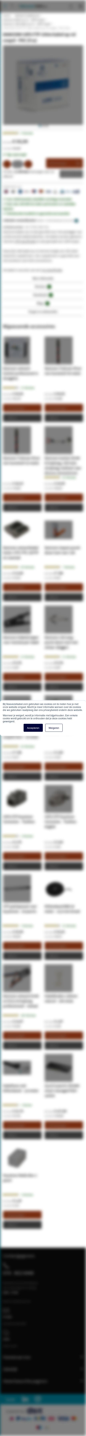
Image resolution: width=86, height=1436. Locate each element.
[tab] (43, 279)
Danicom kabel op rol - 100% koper (24, 20)
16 (69, 926)
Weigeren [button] (54, 727)
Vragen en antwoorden (43, 311)
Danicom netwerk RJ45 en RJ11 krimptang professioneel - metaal (21, 1001)
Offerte (68, 174)
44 (27, 567)
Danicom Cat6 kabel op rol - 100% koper (27, 24)
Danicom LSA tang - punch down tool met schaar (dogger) (61, 642)
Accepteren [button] (33, 727)
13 (27, 388)
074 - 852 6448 (18, 1273)
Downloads (42, 295)
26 (69, 477)
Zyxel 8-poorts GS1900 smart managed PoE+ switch (62, 1090)
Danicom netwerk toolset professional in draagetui (20, 373)
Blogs (42, 303)
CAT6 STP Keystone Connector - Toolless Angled (60, 821)
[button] (39, 126)
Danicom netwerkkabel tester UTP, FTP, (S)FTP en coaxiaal (21, 552)
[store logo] (31, 2)
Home (6, 15)
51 (69, 657)
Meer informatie (43, 278)
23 (27, 657)
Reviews (42, 286)
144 (28, 1015)
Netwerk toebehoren (27, 15)
